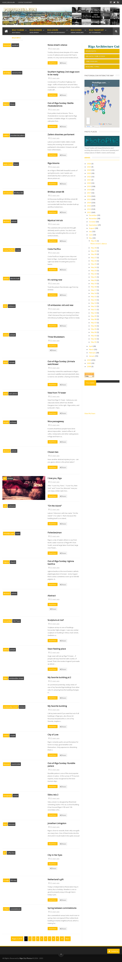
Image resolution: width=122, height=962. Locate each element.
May (90, 238)
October (92, 222)
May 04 (94, 332)
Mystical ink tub (55, 220)
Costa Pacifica (9, 250)
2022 (89, 177)
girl (5, 853)
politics (6, 135)
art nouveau (8, 193)
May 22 (94, 274)
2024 (89, 170)
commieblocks (15, 909)
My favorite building (57, 706)
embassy (11, 306)
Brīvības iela (18, 193)
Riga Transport (96, 31)
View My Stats (89, 413)
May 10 (94, 313)
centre (6, 735)
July (90, 231)
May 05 (94, 329)
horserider (7, 621)
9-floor (6, 909)
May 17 (94, 290)
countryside (15, 764)
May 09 (94, 316)
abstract (7, 221)
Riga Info (17, 39)
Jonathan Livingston (57, 823)
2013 (89, 206)
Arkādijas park (9, 533)
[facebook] (110, 2)
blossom (7, 764)
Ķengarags (8, 796)
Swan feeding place (57, 648)
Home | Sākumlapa (8, 2)
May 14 (94, 300)
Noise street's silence (57, 45)
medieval (15, 45)
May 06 (94, 326)
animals (12, 335)
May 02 (94, 339)
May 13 (94, 303)
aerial (6, 362)
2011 (89, 212)
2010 (89, 360)
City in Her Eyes (55, 855)
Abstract (52, 595)
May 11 (94, 309)
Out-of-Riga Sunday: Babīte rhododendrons (61, 104)
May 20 (94, 280)
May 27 (94, 258)
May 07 (94, 323)
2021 (89, 180)
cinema (10, 478)
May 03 (94, 336)
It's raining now (55, 279)
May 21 (94, 277)
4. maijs (6, 880)
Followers (90, 383)
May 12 (94, 306)
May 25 (94, 264)
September (93, 225)
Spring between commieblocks (62, 908)
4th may (13, 880)
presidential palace (17, 135)
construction (17, 73)
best (5, 824)
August (92, 228)
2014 (89, 203)
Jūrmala (12, 362)
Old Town (16, 621)
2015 (89, 199)
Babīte (6, 104)
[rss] (118, 2)
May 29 (94, 251)
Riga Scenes (77, 31)
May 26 (94, 261)
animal (6, 335)
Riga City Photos (26, 958)
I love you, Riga (55, 478)
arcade (6, 422)
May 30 (94, 248)
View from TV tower (57, 392)
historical (7, 45)
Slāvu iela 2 (53, 794)
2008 (89, 366)
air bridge (7, 73)
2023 (89, 173)
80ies (6, 678)
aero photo (13, 394)
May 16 (94, 293)
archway (13, 422)
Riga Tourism (18, 31)
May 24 (94, 267)
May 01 (94, 342)
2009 (89, 363)
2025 (89, 167)
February (92, 353)
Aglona (6, 562)
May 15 (94, 296)
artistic (14, 221)
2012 (89, 209)
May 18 (94, 287)
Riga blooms (53, 163)
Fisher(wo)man (55, 532)
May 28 (94, 254)
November (93, 218)
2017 (89, 193)
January (92, 356)
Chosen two (53, 452)
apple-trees (8, 164)
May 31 (94, 241)
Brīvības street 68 (56, 191)
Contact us (114, 951)
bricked (22, 707)
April (91, 346)
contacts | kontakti (25, 2)
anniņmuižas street (16, 678)
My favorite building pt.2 (59, 677)
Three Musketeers (56, 336)
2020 (89, 183)
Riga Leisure (56, 31)
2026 (89, 164)
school (15, 796)
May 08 (94, 319)
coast (18, 533)
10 (62, 939)
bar (5, 478)
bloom (12, 104)
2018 (89, 190)
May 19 (94, 283)
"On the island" (55, 505)
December (93, 215)
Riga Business (36, 31)
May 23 (94, 270)
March (91, 349)
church (12, 562)
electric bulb (15, 278)
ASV (5, 306)
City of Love (53, 734)
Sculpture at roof (56, 620)
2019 (89, 186)
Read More (52, 63)
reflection (11, 853)
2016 (89, 196)
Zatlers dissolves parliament (61, 134)
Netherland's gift (56, 879)
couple (12, 735)
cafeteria (11, 506)
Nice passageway (56, 421)
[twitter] (114, 2)
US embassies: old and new (60, 305)
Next (67, 939)
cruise (18, 250)
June (91, 235)
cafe (5, 506)
